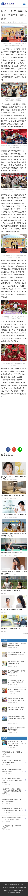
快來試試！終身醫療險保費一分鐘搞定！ (12, 609)
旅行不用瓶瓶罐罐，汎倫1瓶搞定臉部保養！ (13, 495)
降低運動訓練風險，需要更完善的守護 (11, 552)
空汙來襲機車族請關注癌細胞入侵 (10, 628)
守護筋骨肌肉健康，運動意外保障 (10, 590)
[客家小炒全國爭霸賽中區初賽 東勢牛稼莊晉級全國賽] (8, 449)
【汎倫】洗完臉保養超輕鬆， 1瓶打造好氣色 (13, 514)
